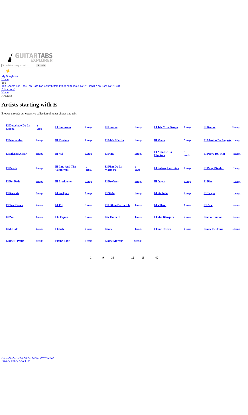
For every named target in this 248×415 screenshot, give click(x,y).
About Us (24, 360)
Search (41, 65)
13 (142, 257)
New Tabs (101, 85)
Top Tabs (21, 85)
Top (3, 82)
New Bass (114, 85)
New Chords (87, 85)
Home (5, 79)
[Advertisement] (110, 26)
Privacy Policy (9, 360)
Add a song (8, 89)
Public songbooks (69, 85)
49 (156, 257)
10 (112, 257)
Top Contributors (48, 85)
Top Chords (8, 85)
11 (122, 257)
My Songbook (9, 76)
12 (132, 257)
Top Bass (32, 85)
